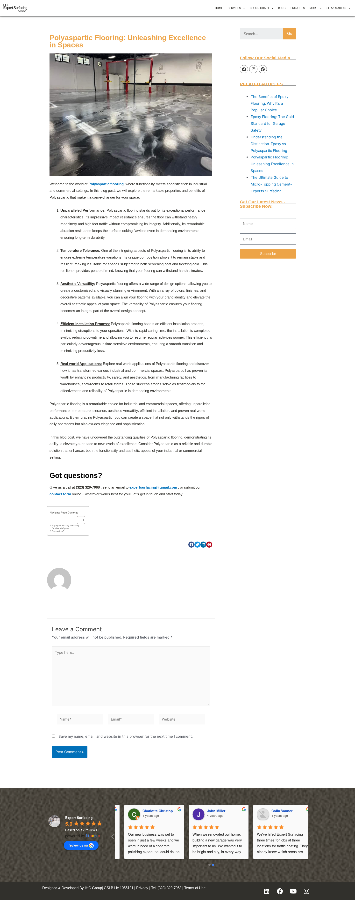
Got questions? (58, 531)
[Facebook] (244, 69)
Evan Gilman (210, 810)
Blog (282, 8)
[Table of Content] (81, 520)
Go (289, 33)
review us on (78, 845)
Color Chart (259, 8)
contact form (60, 494)
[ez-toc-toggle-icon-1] (78, 520)
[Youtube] (293, 891)
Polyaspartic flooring (106, 184)
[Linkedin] (267, 891)
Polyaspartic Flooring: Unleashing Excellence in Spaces (65, 526)
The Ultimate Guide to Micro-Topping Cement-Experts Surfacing (271, 184)
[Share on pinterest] (209, 545)
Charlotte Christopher (282, 810)
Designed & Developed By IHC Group (72, 888)
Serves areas (336, 8)
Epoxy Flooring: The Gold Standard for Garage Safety (272, 123)
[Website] (182, 720)
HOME (219, 8)
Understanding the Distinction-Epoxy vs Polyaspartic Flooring (269, 144)
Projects (298, 8)
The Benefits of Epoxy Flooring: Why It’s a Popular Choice (269, 103)
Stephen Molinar (148, 810)
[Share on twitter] (197, 545)
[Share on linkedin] (203, 545)
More (314, 8)
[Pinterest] (263, 69)
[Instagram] (253, 69)
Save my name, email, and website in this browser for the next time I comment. (125, 736)
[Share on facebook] (191, 545)
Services (234, 8)
